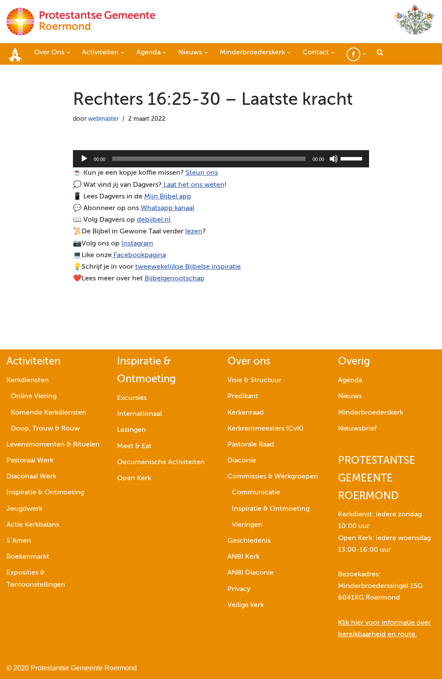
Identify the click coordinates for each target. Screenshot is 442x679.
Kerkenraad (245, 412)
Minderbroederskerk (370, 412)
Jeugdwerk (24, 509)
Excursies (132, 398)
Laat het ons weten (193, 185)
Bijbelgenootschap (175, 278)
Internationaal (139, 414)
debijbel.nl (153, 220)
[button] (68, 52)
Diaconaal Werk (31, 476)
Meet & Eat (134, 446)
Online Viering (34, 396)
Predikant (242, 396)
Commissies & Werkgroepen (272, 476)
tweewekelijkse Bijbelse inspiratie (188, 267)
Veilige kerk (245, 605)
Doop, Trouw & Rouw (45, 428)
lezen (193, 231)
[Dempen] (333, 158)
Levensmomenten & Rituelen (53, 444)
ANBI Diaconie (250, 572)
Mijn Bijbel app (167, 196)
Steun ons (202, 173)
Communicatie (256, 492)
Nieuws (350, 396)
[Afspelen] (84, 158)
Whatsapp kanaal (167, 208)
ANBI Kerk (243, 556)
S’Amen (18, 541)
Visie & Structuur (254, 380)
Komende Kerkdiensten (48, 412)
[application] (221, 158)
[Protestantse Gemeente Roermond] (80, 21)
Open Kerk (134, 478)
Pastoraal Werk (30, 460)
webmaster (103, 119)
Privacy (238, 589)
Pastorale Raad (250, 444)
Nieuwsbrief (357, 428)
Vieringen (247, 525)
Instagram (137, 243)
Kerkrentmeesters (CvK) (265, 428)
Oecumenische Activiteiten (161, 462)
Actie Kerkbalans (32, 525)
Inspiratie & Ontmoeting (45, 492)
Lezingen (131, 430)
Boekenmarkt (27, 556)
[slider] (353, 158)
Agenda (350, 380)
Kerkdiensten (27, 380)
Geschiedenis (249, 541)
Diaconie (241, 460)
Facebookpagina (139, 255)
